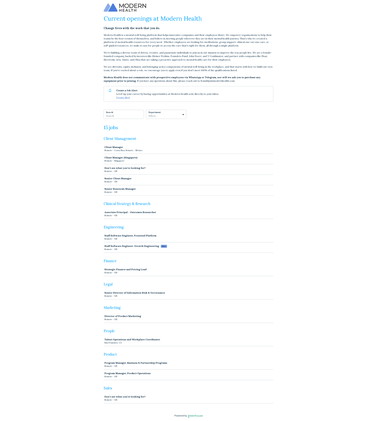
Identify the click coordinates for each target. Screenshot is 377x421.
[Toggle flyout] (183, 114)
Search (109, 112)
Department (154, 112)
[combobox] (148, 115)
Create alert (123, 97)
